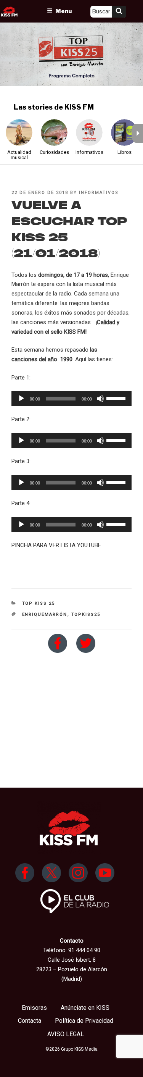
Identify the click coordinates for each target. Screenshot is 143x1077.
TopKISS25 (86, 614)
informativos (99, 192)
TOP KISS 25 (38, 603)
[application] (71, 398)
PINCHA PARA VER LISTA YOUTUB (54, 545)
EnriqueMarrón (44, 614)
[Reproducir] (21, 398)
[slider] (117, 398)
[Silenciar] (100, 398)
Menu (63, 11)
